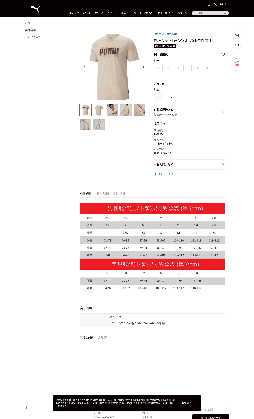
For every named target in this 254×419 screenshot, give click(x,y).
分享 (160, 174)
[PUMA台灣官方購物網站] (44, 9)
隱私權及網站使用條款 (103, 417)
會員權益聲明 (148, 417)
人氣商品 (237, 63)
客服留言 (146, 413)
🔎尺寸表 (159, 83)
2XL (207, 68)
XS (158, 68)
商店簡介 (97, 413)
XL (197, 68)
